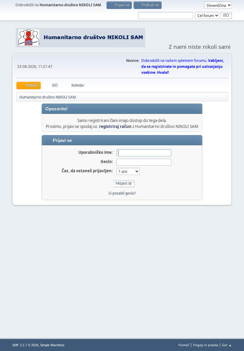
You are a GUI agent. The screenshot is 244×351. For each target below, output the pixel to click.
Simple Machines (52, 345)
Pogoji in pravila (205, 345)
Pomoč (184, 345)
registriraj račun (115, 126)
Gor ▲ (227, 345)
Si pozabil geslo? (122, 193)
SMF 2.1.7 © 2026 (25, 345)
